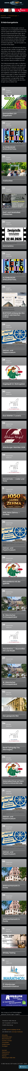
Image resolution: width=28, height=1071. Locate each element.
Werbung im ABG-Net (8, 1057)
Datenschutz (6, 1052)
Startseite (3, 15)
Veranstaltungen (12, 15)
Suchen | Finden (7, 1040)
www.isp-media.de (17, 1031)
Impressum (5, 1054)
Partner (4, 1056)
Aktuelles (5, 1035)
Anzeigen (5, 1046)
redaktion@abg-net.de (13, 1029)
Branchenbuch (6, 1038)
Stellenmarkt (6, 1044)
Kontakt (4, 1050)
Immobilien (5, 1042)
